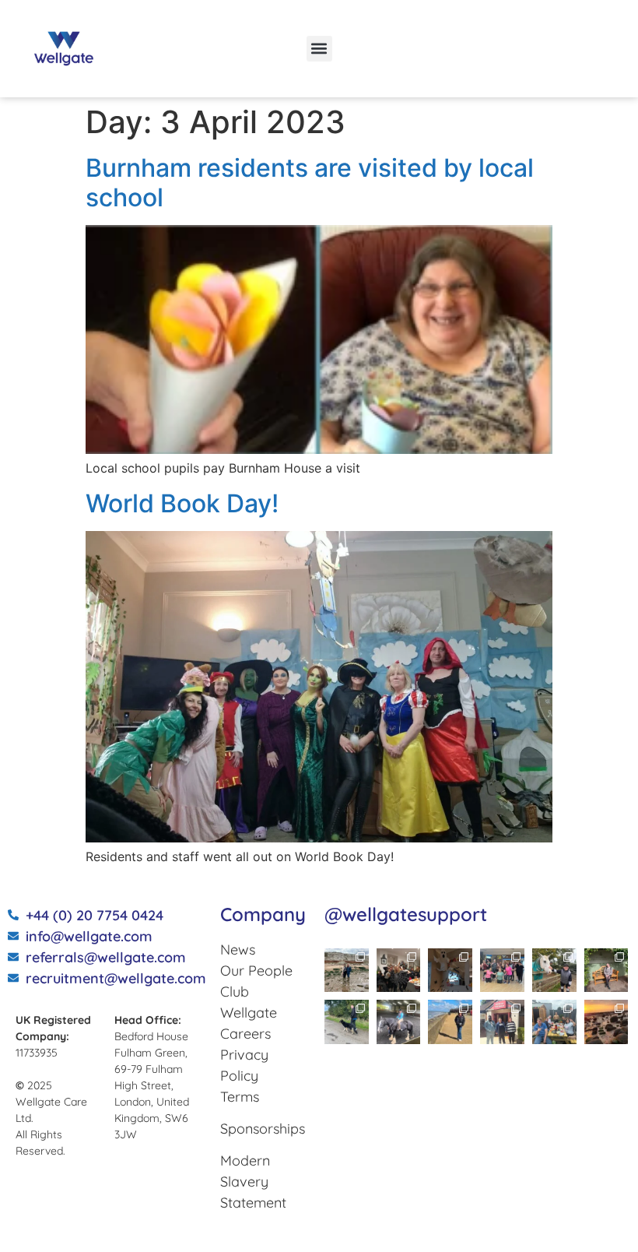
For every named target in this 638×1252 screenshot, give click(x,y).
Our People (256, 970)
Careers (245, 1034)
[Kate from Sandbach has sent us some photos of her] (450, 1022)
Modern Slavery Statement (253, 1182)
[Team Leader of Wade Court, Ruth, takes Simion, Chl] (502, 970)
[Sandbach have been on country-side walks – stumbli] (554, 970)
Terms (239, 1097)
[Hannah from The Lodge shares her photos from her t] (606, 970)
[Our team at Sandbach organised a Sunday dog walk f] (346, 1022)
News (237, 949)
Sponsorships (262, 1129)
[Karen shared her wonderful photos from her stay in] (606, 1022)
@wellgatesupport (405, 914)
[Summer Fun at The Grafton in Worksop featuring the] (554, 1022)
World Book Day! (182, 503)
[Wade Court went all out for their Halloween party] (399, 970)
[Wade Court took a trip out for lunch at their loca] (502, 1022)
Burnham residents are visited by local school (310, 183)
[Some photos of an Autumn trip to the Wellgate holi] (346, 970)
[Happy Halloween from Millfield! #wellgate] (450, 970)
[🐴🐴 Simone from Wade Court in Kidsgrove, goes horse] (399, 1022)
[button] (319, 49)
